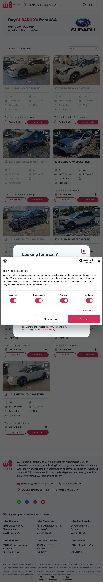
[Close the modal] (83, 251)
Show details (88, 310)
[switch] (39, 300)
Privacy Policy (48, 330)
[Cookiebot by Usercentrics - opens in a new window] (81, 261)
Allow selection (51, 319)
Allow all (84, 319)
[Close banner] (99, 261)
